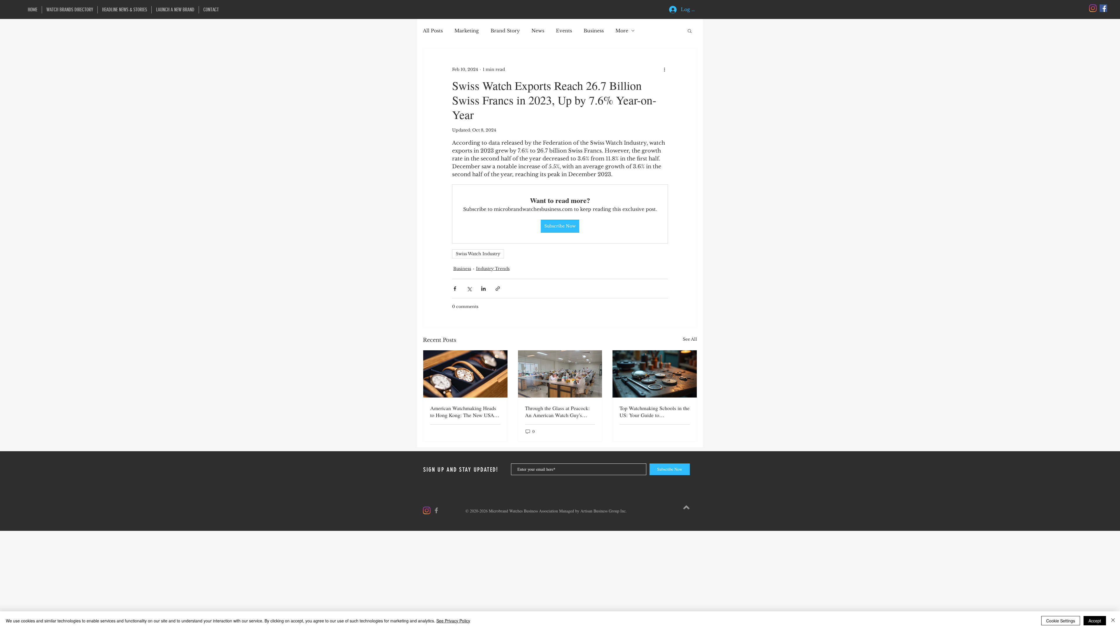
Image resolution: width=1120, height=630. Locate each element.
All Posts (433, 31)
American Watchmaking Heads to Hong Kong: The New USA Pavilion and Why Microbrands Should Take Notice (463, 412)
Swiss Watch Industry (478, 253)
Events (564, 31)
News (537, 31)
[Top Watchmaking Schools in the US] (654, 374)
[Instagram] (1093, 8)
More (621, 31)
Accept (1094, 621)
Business (594, 31)
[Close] (1113, 620)
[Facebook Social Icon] (1103, 8)
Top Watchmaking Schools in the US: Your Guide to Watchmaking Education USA (655, 412)
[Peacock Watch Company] (560, 374)
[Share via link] (498, 288)
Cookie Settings (1060, 621)
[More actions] (664, 69)
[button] (689, 30)
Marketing (466, 31)
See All (690, 339)
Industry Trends (493, 268)
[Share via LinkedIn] (483, 288)
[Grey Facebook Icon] (436, 510)
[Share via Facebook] (455, 288)
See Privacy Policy (453, 621)
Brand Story (505, 31)
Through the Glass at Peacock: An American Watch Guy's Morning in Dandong (557, 412)
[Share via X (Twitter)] (469, 288)
